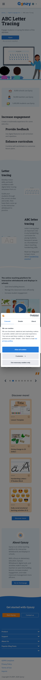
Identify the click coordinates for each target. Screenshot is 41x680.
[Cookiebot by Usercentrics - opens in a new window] (30, 316)
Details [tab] (20, 321)
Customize (19, 356)
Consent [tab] (7, 321)
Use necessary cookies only (20, 362)
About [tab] (33, 321)
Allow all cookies (20, 349)
